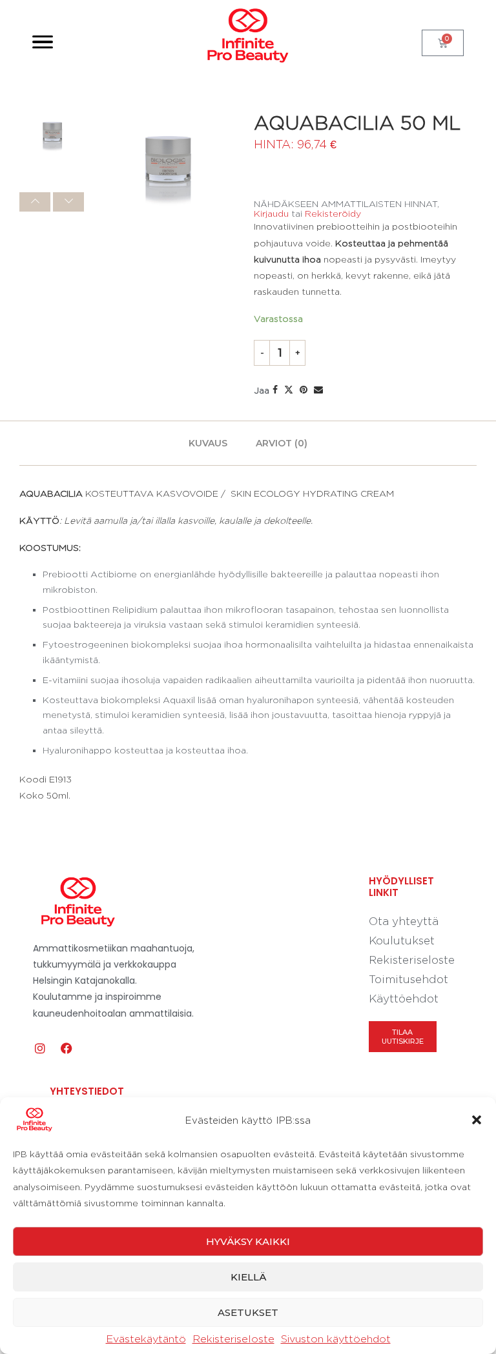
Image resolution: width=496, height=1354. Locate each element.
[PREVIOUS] (34, 202)
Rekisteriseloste (233, 1338)
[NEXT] (68, 202)
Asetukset (248, 1312)
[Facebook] (66, 1048)
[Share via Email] (318, 389)
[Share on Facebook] (275, 389)
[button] (476, 1119)
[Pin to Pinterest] (303, 389)
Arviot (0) (281, 443)
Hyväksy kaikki (248, 1241)
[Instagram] (40, 1048)
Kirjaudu (271, 213)
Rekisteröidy (333, 213)
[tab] (208, 443)
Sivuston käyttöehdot (336, 1338)
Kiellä (248, 1277)
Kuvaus (208, 443)
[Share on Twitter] (288, 389)
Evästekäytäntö (146, 1338)
